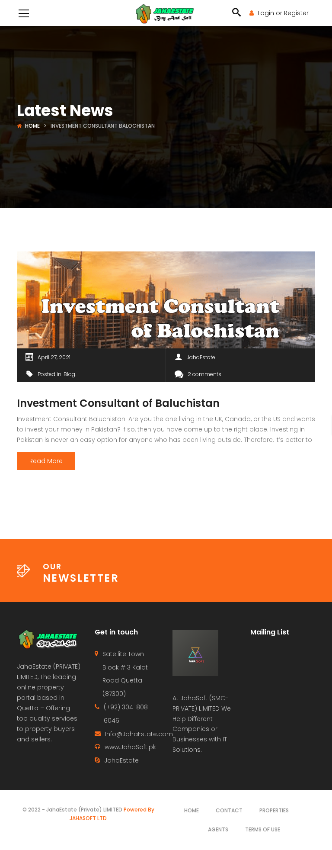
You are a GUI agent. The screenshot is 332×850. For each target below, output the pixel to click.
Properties (274, 810)
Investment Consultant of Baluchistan (118, 403)
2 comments (204, 374)
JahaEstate (201, 357)
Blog (69, 374)
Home (32, 125)
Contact (229, 810)
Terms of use (262, 829)
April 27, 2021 (54, 357)
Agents (218, 829)
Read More (46, 461)
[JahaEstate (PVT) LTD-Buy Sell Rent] (166, 13)
